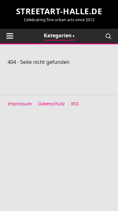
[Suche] (108, 36)
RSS (75, 104)
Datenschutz (51, 104)
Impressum (20, 104)
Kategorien (58, 35)
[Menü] (9, 35)
